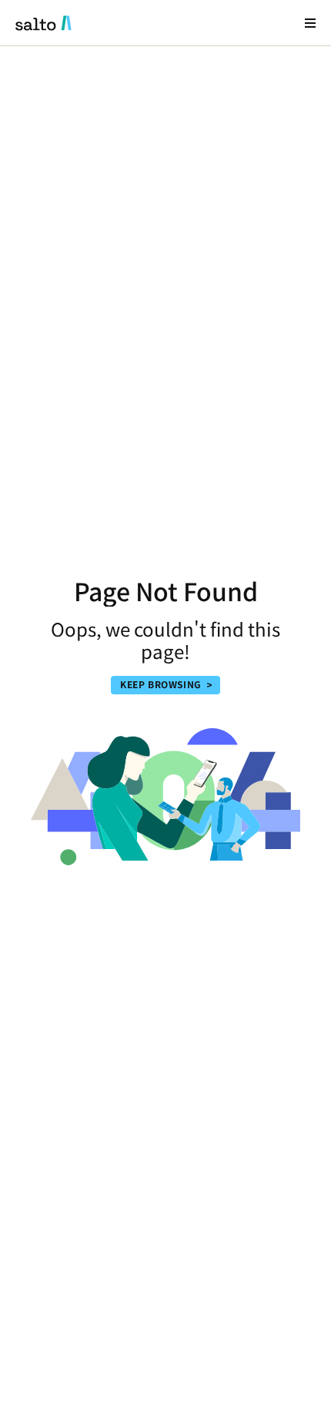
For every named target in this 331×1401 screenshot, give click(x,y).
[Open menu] (310, 22)
